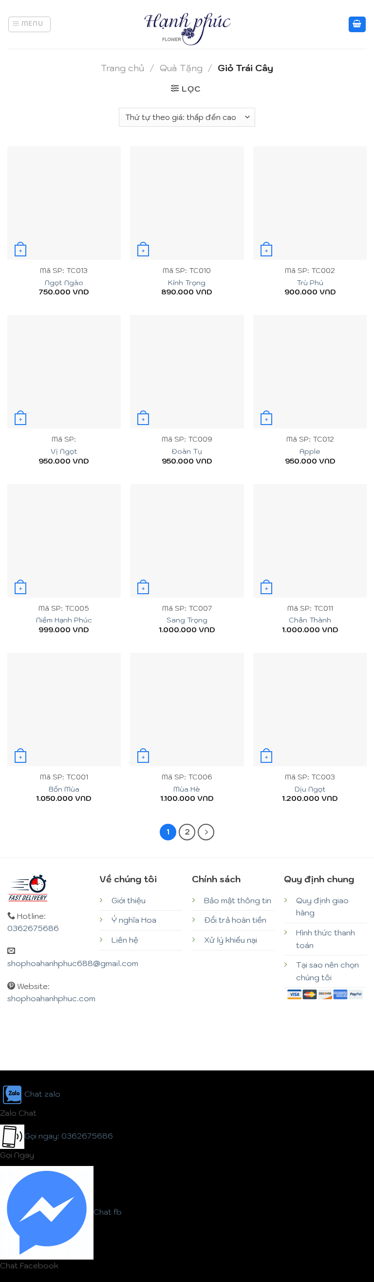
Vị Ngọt (64, 451)
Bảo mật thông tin (237, 900)
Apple (309, 451)
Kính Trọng (187, 282)
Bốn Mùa (64, 789)
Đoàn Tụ (186, 451)
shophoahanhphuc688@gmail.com (72, 963)
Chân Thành (310, 620)
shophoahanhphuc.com (51, 998)
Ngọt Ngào (64, 282)
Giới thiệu (129, 900)
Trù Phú (310, 282)
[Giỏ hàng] (357, 25)
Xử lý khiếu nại (230, 940)
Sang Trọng (187, 620)
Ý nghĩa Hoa (134, 920)
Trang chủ (122, 68)
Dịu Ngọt (310, 789)
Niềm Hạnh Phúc (64, 620)
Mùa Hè (186, 789)
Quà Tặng (181, 68)
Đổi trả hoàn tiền (235, 920)
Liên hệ (125, 940)
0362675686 (33, 928)
